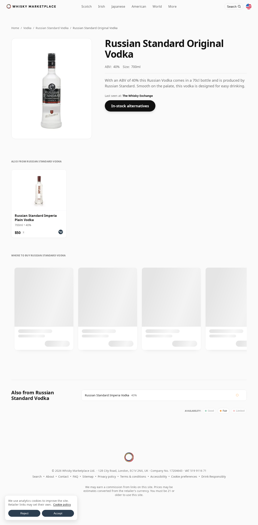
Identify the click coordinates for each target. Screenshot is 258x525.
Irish (101, 6)
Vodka (27, 28)
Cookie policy (62, 504)
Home (15, 28)
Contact (63, 476)
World (157, 6)
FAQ (75, 476)
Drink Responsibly (213, 476)
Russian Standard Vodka (52, 28)
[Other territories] (249, 6)
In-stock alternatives (130, 105)
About (50, 476)
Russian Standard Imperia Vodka (107, 395)
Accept (58, 513)
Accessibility (158, 476)
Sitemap (88, 476)
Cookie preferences (184, 476)
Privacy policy (107, 476)
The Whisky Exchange (138, 96)
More (172, 6)
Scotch (86, 6)
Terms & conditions (133, 476)
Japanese (118, 6)
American (139, 6)
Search (37, 476)
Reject (24, 513)
